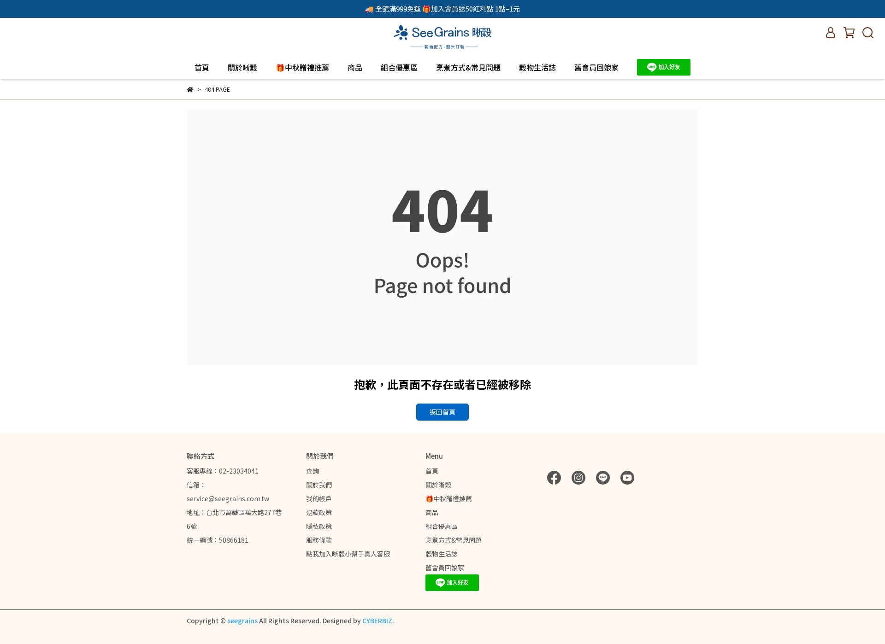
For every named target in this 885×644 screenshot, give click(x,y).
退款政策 (319, 512)
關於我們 (319, 484)
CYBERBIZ (377, 620)
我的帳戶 (319, 498)
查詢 (312, 470)
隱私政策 (319, 526)
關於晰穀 (242, 67)
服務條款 (319, 539)
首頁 (202, 67)
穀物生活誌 (537, 67)
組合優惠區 (399, 67)
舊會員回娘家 (596, 67)
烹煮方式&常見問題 (468, 67)
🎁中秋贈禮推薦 (302, 67)
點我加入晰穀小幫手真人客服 (348, 553)
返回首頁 (442, 411)
